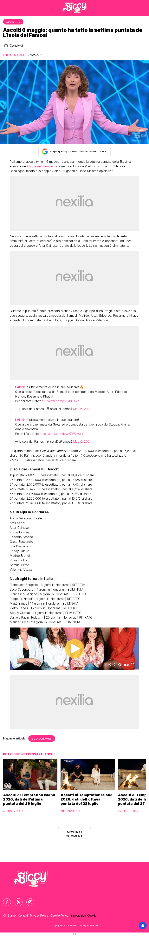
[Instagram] (27, 899)
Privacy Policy (39, 915)
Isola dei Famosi (41, 738)
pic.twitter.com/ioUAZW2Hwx (62, 434)
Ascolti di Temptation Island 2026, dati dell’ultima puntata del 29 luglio (29, 799)
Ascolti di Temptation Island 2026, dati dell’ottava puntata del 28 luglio (87, 799)
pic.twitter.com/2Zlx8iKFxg (60, 401)
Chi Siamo (9, 915)
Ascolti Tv (13, 21)
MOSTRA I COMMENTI (74, 834)
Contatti (23, 915)
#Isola (21, 387)
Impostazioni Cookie (84, 915)
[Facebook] (4, 899)
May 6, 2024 (82, 409)
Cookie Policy (59, 915)
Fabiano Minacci (13, 54)
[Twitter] (16, 899)
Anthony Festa (13, 811)
